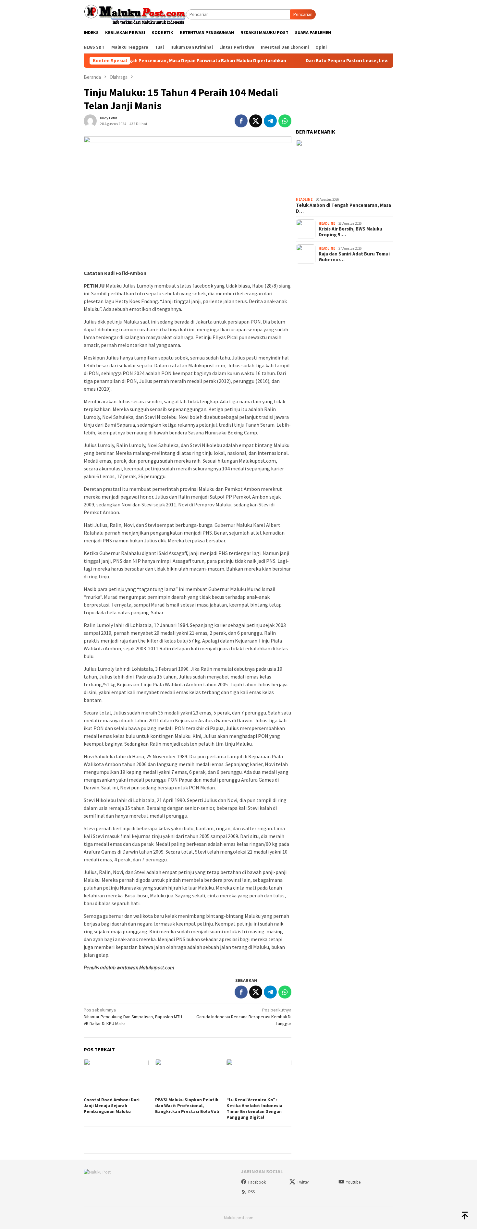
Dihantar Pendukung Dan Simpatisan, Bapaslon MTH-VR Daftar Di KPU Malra (133, 1016)
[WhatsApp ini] (284, 120)
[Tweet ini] (255, 120)
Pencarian (302, 14)
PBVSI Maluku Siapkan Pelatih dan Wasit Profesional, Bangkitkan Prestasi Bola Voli (187, 1105)
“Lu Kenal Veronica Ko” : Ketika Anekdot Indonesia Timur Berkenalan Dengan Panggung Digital (254, 1108)
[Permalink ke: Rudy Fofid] (90, 120)
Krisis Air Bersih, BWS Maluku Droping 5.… (350, 232)
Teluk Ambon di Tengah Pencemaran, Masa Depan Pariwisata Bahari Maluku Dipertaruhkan (155, 61)
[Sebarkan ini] (241, 120)
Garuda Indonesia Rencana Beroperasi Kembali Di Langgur (243, 1016)
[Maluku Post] (135, 14)
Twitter (303, 1182)
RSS (251, 1192)
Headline (304, 199)
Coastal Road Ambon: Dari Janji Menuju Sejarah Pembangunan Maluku (112, 1105)
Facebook (257, 1182)
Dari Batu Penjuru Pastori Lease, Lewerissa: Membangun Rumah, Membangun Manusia (371, 61)
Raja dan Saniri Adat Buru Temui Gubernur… (354, 257)
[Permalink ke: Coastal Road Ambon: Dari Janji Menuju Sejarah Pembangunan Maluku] (116, 1077)
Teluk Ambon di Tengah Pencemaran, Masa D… (343, 208)
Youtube (353, 1182)
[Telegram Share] (270, 120)
